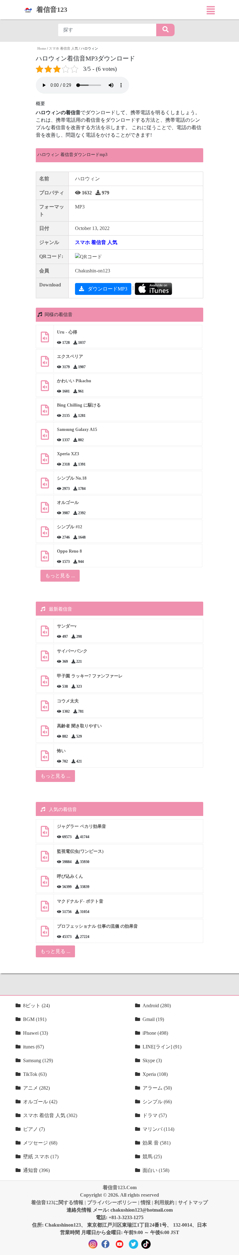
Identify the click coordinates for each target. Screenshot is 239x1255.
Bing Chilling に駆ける (79, 405)
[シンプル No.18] (45, 485)
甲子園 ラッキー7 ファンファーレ (90, 676)
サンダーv (67, 626)
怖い (61, 751)
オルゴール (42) (40, 1101)
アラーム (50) (157, 1088)
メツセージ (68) (40, 1142)
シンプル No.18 (72, 478)
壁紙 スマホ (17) (41, 1156)
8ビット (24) (36, 1005)
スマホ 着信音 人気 (63, 48)
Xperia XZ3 (68, 454)
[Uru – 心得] (45, 339)
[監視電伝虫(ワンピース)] (45, 858)
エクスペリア (70, 356)
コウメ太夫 (68, 701)
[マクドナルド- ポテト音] (45, 908)
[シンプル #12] (45, 534)
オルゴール (68, 502)
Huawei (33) (35, 1033)
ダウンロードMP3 (107, 288)
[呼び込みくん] (45, 883)
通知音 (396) (36, 1170)
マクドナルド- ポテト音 (80, 901)
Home (41, 48)
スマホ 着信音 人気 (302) (50, 1115)
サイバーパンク (72, 651)
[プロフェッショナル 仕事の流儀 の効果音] (45, 933)
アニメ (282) (36, 1088)
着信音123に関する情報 (57, 1202)
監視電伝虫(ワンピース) (80, 851)
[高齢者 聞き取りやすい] (45, 733)
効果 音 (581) (157, 1142)
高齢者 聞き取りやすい (80, 726)
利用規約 (164, 1202)
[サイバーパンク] (45, 658)
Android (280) (157, 1005)
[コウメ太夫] (45, 708)
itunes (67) (33, 1046)
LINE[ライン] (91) (162, 1046)
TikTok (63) (35, 1074)
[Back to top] (230, 1247)
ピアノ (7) (34, 1129)
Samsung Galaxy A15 (77, 429)
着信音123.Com (120, 1187)
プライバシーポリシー (112, 1202)
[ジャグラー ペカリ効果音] (45, 833)
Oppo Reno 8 (69, 551)
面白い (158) (156, 1170)
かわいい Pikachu (74, 380)
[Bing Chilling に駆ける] (45, 412)
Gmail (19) (153, 1019)
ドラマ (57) (155, 1115)
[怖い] (45, 758)
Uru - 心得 (67, 332)
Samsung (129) (38, 1060)
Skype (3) (152, 1060)
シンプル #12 (69, 527)
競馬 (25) (152, 1156)
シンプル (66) (157, 1101)
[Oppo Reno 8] (45, 558)
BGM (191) (34, 1019)
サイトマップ (193, 1202)
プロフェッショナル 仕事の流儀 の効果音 (97, 926)
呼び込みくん (70, 876)
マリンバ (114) (158, 1129)
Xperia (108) (155, 1074)
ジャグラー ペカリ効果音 (81, 826)
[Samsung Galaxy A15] (45, 436)
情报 (146, 1202)
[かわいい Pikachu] (45, 388)
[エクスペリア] (45, 363)
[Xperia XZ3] (45, 461)
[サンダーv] (45, 633)
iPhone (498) (155, 1033)
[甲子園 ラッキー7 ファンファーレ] (45, 683)
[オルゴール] (45, 509)
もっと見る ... (55, 776)
